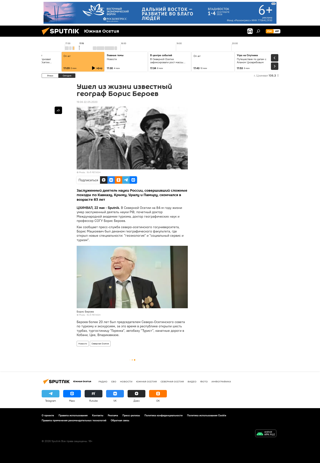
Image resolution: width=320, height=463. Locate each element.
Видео (192, 381)
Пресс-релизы (131, 415)
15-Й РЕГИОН (94, 172)
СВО (113, 381)
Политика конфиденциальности (163, 415)
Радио (103, 381)
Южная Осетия (146, 381)
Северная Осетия (100, 343)
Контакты (97, 415)
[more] (58, 110)
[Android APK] (265, 434)
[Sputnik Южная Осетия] (62, 35)
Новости (82, 343)
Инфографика (221, 381)
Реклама (113, 415)
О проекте (48, 415)
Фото (204, 381)
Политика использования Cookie (206, 415)
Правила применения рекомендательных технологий (74, 420)
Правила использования (73, 415)
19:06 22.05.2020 (87, 102)
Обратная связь (120, 420)
